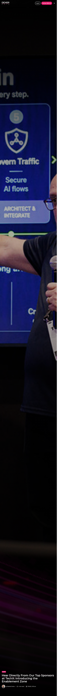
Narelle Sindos (11, 686)
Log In (37, 3)
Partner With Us (46, 3)
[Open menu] (54, 3)
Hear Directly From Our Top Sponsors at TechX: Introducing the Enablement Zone (28, 678)
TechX (4, 671)
